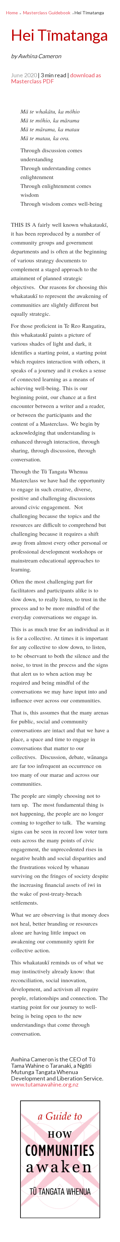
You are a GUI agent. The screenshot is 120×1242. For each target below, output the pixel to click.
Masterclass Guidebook (46, 12)
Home (12, 12)
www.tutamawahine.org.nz (44, 1084)
